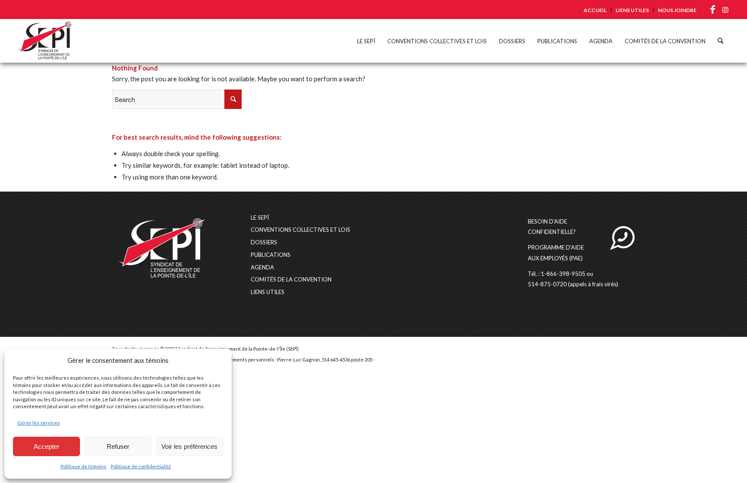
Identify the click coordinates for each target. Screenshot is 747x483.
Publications (270, 254)
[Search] (720, 40)
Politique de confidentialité (141, 466)
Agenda (262, 267)
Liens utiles (632, 10)
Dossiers (264, 242)
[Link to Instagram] (725, 9)
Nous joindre (677, 10)
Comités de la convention (291, 279)
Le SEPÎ (260, 217)
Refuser (118, 446)
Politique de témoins (83, 466)
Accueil (595, 10)
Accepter (46, 446)
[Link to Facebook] (712, 9)
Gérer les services (38, 422)
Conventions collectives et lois (300, 229)
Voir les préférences (189, 446)
